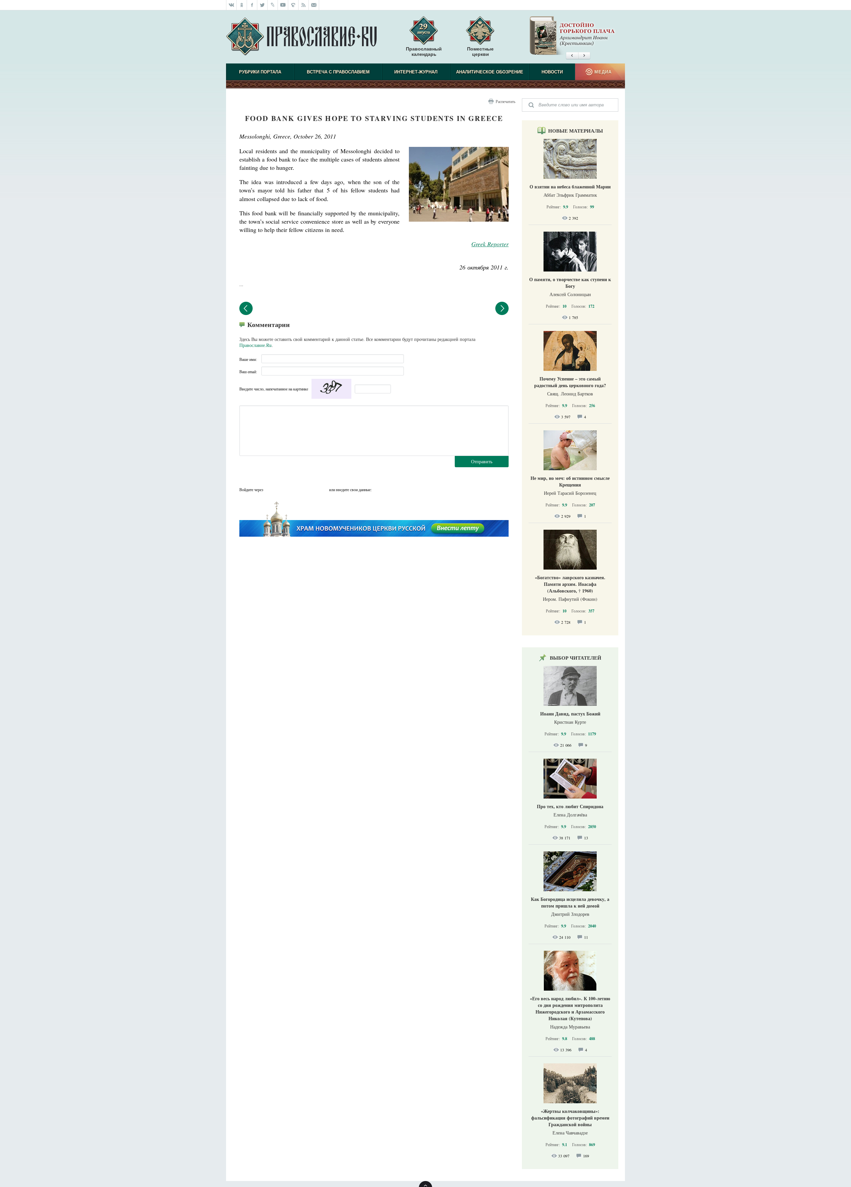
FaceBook (270, 489)
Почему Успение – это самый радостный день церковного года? (570, 382)
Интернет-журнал (415, 71)
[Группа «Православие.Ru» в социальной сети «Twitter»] (262, 5)
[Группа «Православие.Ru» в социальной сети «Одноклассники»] (242, 5)
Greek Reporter (490, 244)
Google (322, 489)
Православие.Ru (255, 345)
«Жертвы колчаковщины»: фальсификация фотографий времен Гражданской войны (570, 1118)
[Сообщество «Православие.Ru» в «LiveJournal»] (273, 5)
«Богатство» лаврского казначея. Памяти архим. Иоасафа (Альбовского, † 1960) (570, 584)
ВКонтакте (283, 489)
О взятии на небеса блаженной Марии (570, 186)
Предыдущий (246, 308)
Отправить (481, 461)
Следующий (502, 308)
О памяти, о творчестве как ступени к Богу (570, 282)
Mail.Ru (309, 489)
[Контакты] (314, 5)
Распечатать (505, 101)
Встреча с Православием (338, 71)
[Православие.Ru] (301, 37)
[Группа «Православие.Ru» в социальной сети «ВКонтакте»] (231, 5)
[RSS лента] (304, 5)
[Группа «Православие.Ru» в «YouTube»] (283, 5)
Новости (552, 71)
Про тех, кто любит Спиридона (570, 806)
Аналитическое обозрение (489, 71)
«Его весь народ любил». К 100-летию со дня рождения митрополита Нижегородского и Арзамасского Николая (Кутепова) (570, 1008)
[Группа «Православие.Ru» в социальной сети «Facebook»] (252, 5)
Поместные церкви (480, 51)
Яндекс (296, 489)
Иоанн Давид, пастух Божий (570, 713)
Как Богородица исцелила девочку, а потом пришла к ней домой (570, 902)
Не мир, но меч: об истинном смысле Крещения (570, 481)
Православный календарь (424, 51)
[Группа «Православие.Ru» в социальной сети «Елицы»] (293, 5)
